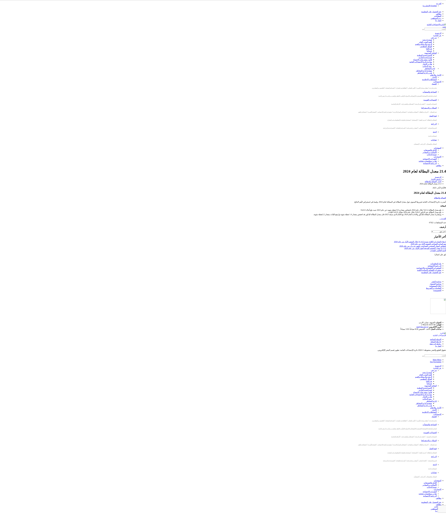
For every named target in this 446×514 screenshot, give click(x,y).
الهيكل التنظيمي (426, 46)
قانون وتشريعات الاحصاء (422, 60)
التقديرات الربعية (420, 104)
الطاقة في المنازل (401, 88)
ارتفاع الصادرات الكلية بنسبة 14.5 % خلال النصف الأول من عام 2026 (420, 242)
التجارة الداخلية (432, 96)
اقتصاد (434, 84)
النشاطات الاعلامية (429, 79)
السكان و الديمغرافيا (429, 108)
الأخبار (434, 77)
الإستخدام (415, 120)
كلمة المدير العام (425, 42)
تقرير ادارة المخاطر (424, 73)
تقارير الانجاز (427, 64)
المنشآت (416, 144)
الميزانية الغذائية (400, 128)
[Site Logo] (436, 25)
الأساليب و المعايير (430, 152)
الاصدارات (437, 157)
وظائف (438, 14)
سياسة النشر (436, 282)
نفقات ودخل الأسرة (422, 88)
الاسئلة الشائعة (435, 339)
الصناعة (425, 96)
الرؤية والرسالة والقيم (423, 44)
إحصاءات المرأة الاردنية (399, 112)
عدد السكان (433, 112)
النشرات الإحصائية (430, 159)
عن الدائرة (437, 35)
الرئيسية (438, 33)
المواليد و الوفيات (413, 112)
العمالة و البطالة (432, 120)
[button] (444, 27)
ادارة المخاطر (430, 68)
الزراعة (434, 124)
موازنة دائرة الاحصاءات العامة (420, 62)
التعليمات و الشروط (433, 288)
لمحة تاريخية (427, 40)
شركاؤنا (429, 49)
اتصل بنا (438, 20)
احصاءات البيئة (432, 136)
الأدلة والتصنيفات (430, 150)
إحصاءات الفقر (362, 112)
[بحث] (423, 29)
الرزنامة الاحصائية (434, 266)
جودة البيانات (432, 154)
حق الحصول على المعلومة (431, 12)
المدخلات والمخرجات (407, 104)
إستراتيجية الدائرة (425, 57)
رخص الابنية (382, 96)
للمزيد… (442, 218)
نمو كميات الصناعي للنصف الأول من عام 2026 (428, 244)
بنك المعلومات (435, 264)
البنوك (407, 96)
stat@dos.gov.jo (422, 327)
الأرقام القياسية (395, 104)
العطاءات (437, 16)
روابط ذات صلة (435, 344)
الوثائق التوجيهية (431, 53)
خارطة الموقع (436, 342)
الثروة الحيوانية (432, 128)
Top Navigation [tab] (435, 362)
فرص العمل (422, 120)
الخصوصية (437, 290)
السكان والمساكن (431, 144)
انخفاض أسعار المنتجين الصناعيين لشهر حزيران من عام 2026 (422, 246)
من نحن (434, 38)
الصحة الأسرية (372, 112)
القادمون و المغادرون (378, 88)
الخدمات (419, 96)
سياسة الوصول (435, 284)
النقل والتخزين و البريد (392, 96)
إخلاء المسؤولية (435, 286)
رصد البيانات (427, 66)
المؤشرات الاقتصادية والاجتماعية (428, 268)
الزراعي (422, 144)
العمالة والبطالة (440, 198)
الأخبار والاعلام (435, 75)
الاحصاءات (437, 82)
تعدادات (434, 140)
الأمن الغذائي (411, 88)
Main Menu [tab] (437, 360)
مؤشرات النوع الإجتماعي (384, 112)
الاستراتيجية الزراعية (389, 128)
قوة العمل (433, 116)
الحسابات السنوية (431, 104)
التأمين (402, 96)
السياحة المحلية (390, 88)
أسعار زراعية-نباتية (412, 128)
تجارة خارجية (433, 88)
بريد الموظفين (436, 18)
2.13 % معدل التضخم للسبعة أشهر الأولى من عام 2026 (425, 248)
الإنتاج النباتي (422, 128)
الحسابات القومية (430, 100)
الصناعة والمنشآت (430, 92)
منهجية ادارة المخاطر (424, 71)
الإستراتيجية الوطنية (424, 55)
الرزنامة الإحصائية (430, 163)
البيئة (435, 132)
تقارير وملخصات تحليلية (428, 161)
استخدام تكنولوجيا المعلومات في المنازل (399, 120)
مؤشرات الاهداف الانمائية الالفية (429, 270)
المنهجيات (437, 148)
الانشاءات (413, 96)
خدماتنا (429, 51)
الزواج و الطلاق (423, 112)
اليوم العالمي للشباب (438, 250)
